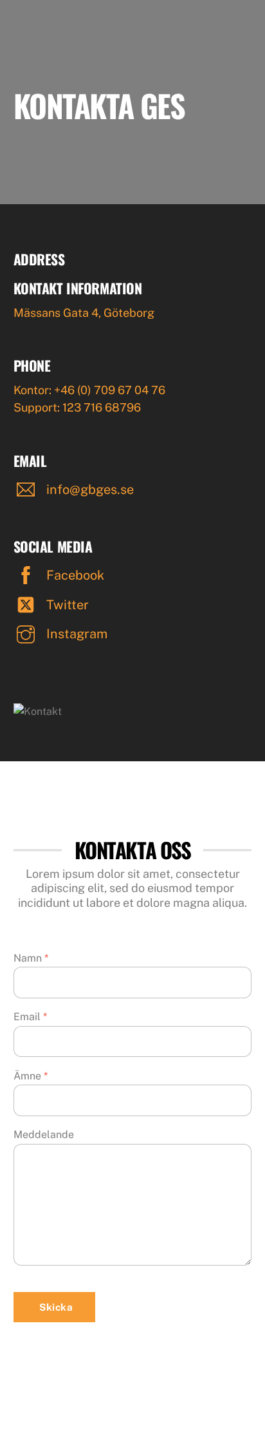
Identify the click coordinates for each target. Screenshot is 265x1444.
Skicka (56, 1307)
